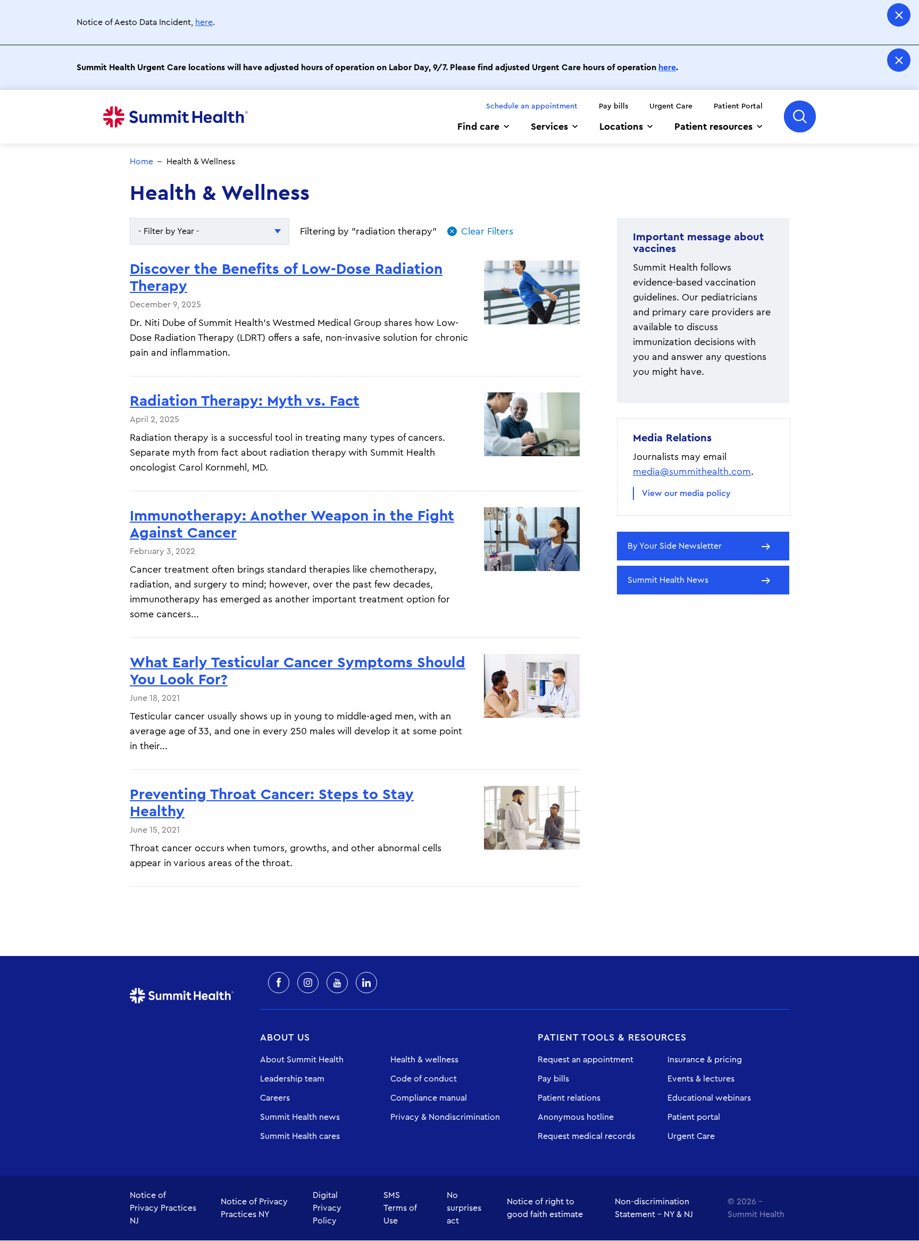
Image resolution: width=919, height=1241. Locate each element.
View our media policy (686, 493)
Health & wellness (424, 1059)
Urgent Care (670, 106)
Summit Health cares (300, 1136)
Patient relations (569, 1098)
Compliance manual (428, 1098)
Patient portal (693, 1117)
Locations (621, 126)
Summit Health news (300, 1117)
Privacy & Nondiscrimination (445, 1117)
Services (549, 126)
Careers (275, 1098)
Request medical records (586, 1136)
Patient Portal (738, 106)
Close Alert (898, 15)
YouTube (337, 982)
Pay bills (613, 106)
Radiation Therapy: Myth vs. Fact (245, 400)
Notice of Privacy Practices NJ (163, 1208)
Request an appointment (585, 1059)
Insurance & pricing (704, 1059)
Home (175, 117)
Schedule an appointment (532, 106)
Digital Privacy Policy (327, 1208)
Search (800, 116)
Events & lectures (700, 1079)
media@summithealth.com (692, 471)
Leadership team (292, 1079)
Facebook (278, 982)
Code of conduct (423, 1079)
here (204, 22)
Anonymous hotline (576, 1117)
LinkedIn (366, 982)
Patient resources (713, 126)
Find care (478, 126)
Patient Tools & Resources (612, 1037)
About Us (285, 1037)
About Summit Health (302, 1059)
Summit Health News (668, 580)
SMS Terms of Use (400, 1208)
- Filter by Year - (168, 231)
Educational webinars (709, 1098)
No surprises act (464, 1208)
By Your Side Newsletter (675, 546)
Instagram (308, 982)
